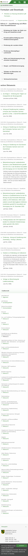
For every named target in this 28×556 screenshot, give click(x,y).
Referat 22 (6, 343)
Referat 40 (6, 438)
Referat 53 (6, 495)
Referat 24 (6, 357)
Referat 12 (6, 313)
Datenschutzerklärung (7, 549)
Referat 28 (6, 380)
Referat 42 (6, 449)
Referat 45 (6, 465)
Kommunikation (7, 308)
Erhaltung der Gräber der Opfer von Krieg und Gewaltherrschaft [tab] (15, 31)
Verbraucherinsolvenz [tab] (10, 79)
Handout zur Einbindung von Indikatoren (14, 253)
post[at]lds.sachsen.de (14, 541)
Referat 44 (6, 460)
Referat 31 (6, 392)
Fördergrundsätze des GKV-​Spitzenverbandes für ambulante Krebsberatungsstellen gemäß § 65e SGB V (14, 222)
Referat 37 (6, 426)
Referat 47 (6, 478)
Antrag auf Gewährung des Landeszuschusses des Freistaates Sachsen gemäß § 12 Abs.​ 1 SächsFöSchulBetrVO (15, 111)
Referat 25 (6, 362)
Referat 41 (6, 444)
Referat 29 (6, 387)
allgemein (5, 297)
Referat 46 (6, 472)
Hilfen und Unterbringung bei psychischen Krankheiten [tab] (14, 59)
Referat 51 (6, 484)
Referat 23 (6, 348)
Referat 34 (6, 410)
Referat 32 (6, 398)
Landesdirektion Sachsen (7, 5)
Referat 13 (6, 319)
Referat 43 (6, 455)
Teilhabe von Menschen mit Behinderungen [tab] (12, 72)
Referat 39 (6, 433)
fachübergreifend (7, 302)
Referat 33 (6, 404)
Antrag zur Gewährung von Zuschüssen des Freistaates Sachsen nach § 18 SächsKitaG (14, 147)
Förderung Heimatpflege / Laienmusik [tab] (12, 51)
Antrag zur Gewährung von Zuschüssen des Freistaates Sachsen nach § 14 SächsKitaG (14, 129)
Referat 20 (6, 329)
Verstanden (21, 545)
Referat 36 (6, 421)
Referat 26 (6, 368)
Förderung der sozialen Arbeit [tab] (13, 45)
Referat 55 (6, 501)
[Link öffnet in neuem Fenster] (4, 2)
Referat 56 (6, 506)
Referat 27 (6, 373)
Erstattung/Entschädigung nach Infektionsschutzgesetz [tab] (14, 38)
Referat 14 (6, 324)
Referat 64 (6, 513)
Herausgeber (4, 526)
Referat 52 (6, 490)
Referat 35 (6, 415)
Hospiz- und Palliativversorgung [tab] (14, 66)
